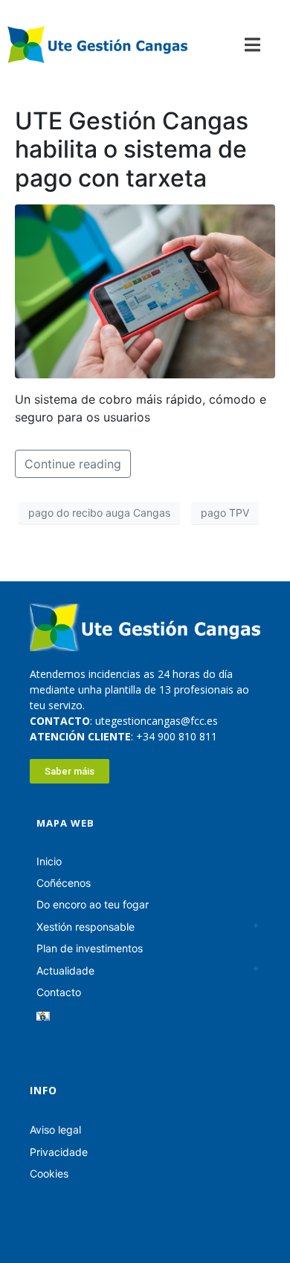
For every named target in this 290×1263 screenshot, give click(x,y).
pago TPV (225, 512)
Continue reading (73, 463)
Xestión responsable (85, 926)
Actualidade (65, 970)
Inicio (49, 861)
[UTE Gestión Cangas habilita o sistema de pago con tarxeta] (145, 289)
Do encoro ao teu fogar (92, 904)
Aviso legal (55, 1129)
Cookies (49, 1173)
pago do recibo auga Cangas (99, 512)
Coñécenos (63, 882)
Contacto (58, 992)
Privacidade (59, 1152)
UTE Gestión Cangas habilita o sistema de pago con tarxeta (131, 149)
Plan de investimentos (89, 948)
